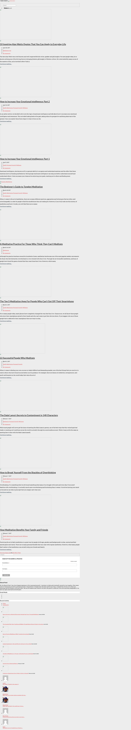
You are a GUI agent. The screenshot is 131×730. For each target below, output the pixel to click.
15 (12, 552)
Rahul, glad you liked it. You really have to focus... (13, 705)
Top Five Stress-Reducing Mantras (10, 663)
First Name (4, 568)
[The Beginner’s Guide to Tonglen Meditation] (6, 181)
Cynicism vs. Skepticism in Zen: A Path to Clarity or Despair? (16, 673)
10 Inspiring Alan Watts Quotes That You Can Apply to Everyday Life (33, 44)
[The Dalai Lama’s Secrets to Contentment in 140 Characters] (25, 410)
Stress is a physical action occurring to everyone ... (14, 716)
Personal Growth (17, 108)
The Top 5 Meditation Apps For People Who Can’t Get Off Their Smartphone (37, 301)
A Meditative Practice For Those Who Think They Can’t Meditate (31, 244)
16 (13, 552)
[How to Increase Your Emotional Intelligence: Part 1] (25, 154)
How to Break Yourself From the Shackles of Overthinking (28, 472)
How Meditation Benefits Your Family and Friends (24, 529)
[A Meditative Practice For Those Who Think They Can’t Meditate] (25, 239)
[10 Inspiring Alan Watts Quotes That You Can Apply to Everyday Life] (25, 39)
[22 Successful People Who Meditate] (22, 353)
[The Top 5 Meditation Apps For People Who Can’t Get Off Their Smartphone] (25, 296)
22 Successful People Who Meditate (17, 358)
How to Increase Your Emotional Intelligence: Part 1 (25, 159)
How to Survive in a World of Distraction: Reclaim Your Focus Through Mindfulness (21, 614)
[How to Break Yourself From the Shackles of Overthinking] (25, 467)
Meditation (6, 50)
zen (10, 50)
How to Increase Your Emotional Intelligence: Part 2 (25, 101)
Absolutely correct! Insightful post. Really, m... (13, 727)
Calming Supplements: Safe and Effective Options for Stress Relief (17, 643)
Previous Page (4, 552)
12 (9, 552)
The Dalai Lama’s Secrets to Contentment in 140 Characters (29, 415)
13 (10, 552)
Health (4, 108)
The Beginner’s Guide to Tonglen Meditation (21, 186)
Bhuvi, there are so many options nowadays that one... (14, 695)
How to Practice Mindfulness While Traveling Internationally (16, 634)
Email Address (5, 563)
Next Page (18, 552)
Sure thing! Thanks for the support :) (11, 684)
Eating (5, 8)
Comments (6, 605)
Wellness (25, 108)
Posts (4, 603)
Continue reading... (6, 64)
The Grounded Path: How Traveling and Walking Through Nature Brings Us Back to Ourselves (23, 624)
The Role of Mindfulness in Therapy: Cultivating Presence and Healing (18, 653)
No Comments (6, 53)
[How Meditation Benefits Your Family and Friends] (25, 525)
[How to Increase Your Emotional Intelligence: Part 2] (25, 96)
